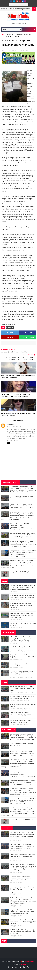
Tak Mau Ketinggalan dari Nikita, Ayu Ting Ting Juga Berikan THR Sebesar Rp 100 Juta (17, 395)
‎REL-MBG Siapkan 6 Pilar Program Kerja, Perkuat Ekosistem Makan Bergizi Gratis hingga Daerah (22, 932)
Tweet (12, 333)
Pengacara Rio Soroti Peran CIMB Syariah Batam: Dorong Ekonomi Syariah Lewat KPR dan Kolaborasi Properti (23, 553)
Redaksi (23, 964)
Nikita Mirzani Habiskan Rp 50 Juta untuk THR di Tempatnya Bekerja (18, 414)
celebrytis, (26, 50)
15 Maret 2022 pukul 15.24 (14, 426)
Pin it (12, 337)
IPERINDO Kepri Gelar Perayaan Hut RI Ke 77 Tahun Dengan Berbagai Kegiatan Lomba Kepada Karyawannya (22, 587)
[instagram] (25, 1)
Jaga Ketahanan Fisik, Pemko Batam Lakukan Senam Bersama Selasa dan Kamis (22, 688)
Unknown (10, 425)
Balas (8, 443)
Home (3, 34)
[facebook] (11, 1)
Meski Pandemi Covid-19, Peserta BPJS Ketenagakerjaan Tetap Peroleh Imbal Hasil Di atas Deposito (22, 615)
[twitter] (14, 1)
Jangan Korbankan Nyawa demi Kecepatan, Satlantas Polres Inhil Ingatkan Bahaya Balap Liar (23, 535)
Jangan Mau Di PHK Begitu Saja (22, 572)
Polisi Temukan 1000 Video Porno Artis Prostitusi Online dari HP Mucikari (18, 377)
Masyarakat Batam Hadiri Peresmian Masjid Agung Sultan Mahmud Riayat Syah (23, 656)
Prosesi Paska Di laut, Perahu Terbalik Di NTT (21, 497)
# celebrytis (9, 328)
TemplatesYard (29, 961)
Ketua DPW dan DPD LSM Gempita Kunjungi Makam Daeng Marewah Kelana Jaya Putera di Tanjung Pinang (23, 639)
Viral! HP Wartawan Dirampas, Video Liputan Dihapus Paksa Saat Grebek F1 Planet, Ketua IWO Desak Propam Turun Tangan (23, 543)
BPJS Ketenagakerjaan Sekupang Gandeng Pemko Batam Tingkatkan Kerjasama (21, 605)
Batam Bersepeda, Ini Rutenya (19, 713)
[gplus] (17, 1)
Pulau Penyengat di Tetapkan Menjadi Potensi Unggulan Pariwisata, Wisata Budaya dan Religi (22, 673)
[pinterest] (20, 1)
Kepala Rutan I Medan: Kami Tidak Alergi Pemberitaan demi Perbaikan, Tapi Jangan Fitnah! (22, 506)
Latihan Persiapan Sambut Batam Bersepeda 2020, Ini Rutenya (20, 721)
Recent (7, 828)
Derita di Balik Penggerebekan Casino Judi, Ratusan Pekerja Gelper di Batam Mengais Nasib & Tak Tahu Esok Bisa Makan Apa (23, 489)
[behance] (23, 1)
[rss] (24, 967)
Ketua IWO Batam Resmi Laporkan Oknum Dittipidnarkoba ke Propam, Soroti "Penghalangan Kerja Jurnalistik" (23, 526)
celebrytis (10, 34)
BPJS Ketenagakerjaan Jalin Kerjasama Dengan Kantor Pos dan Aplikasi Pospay (22, 596)
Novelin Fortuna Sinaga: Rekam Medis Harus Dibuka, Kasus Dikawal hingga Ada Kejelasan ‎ (23, 922)
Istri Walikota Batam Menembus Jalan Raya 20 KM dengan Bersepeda (22, 697)
